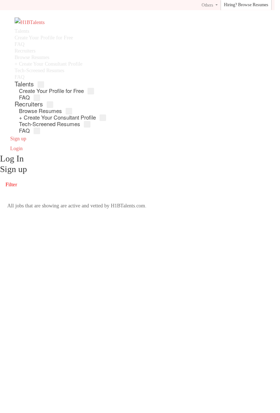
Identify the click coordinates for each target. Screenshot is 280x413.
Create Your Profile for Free (44, 37)
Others (208, 5)
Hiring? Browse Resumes (246, 4)
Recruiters (25, 51)
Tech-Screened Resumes (39, 70)
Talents (22, 31)
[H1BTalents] (111, 22)
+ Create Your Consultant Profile (48, 64)
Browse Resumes (32, 57)
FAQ (19, 44)
